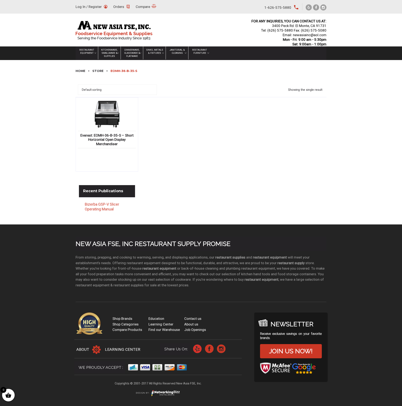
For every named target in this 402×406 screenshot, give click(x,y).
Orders (118, 7)
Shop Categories (125, 324)
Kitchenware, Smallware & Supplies (109, 53)
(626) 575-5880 (280, 30)
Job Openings (195, 330)
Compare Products (127, 330)
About (82, 349)
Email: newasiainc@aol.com (304, 35)
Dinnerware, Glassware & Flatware (132, 53)
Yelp (197, 349)
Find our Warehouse (164, 330)
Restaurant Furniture (199, 51)
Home (80, 71)
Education (156, 318)
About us (191, 324)
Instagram (221, 349)
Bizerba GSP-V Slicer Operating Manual (102, 206)
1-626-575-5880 (277, 7)
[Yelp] (309, 7)
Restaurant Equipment (86, 51)
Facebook (209, 349)
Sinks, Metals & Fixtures (154, 51)
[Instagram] (323, 7)
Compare (143, 7)
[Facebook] (316, 7)
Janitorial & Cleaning (177, 51)
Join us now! (291, 351)
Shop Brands (122, 318)
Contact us (192, 318)
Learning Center (160, 324)
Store (97, 71)
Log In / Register (89, 7)
